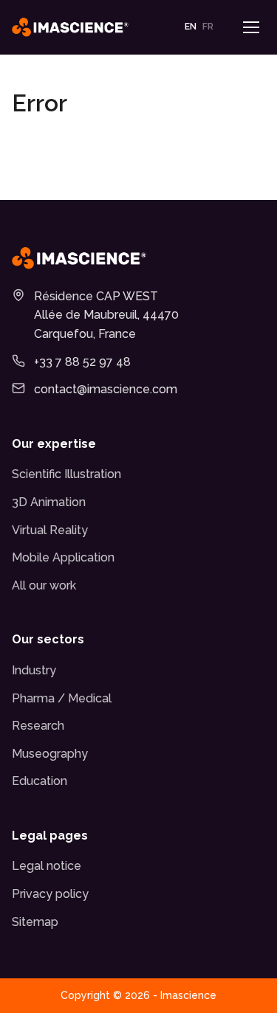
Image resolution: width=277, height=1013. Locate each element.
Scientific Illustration (66, 474)
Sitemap (35, 922)
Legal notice (46, 866)
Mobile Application (63, 557)
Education (39, 781)
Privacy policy (50, 894)
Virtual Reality (50, 530)
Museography (50, 754)
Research (38, 726)
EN (190, 26)
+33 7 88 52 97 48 (82, 362)
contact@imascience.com (105, 389)
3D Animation (49, 502)
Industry (34, 670)
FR (207, 26)
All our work (44, 585)
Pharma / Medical (62, 698)
